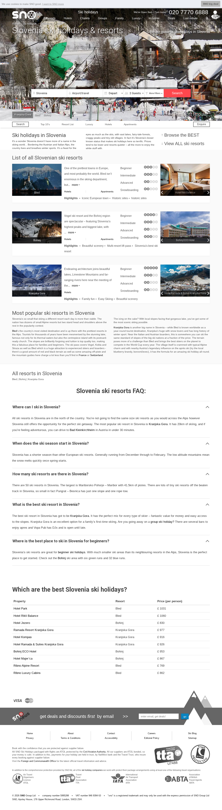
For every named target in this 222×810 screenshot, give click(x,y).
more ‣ (76, 184)
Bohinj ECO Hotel (25, 651)
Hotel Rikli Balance (26, 615)
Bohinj (47, 114)
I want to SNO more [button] (53, 4)
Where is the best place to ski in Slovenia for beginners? (60, 541)
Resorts (51, 18)
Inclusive (154, 18)
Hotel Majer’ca (23, 658)
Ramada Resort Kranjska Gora (33, 630)
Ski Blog (192, 733)
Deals (171, 18)
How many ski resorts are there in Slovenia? (50, 474)
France (83, 355)
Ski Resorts (46, 23)
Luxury (136, 18)
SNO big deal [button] (210, 3)
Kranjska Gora (22, 114)
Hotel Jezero (22, 623)
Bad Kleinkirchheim (82, 430)
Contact (111, 733)
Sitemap (192, 738)
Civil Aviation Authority (94, 751)
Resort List (68, 124)
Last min (190, 18)
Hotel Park (20, 608)
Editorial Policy (151, 738)
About (71, 733)
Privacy (30, 738)
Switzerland (96, 355)
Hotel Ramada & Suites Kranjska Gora (38, 644)
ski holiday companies (92, 770)
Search (20, 124)
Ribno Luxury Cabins (27, 673)
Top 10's (45, 124)
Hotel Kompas (23, 637)
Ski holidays (88, 12)
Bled (37, 114)
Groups (102, 18)
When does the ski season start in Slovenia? (50, 443)
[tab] (111, 407)
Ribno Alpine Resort (26, 665)
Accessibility (111, 738)
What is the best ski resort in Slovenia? (46, 504)
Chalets (85, 18)
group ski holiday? (162, 521)
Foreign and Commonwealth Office (38, 761)
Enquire (201, 124)
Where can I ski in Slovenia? (36, 407)
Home (15, 23)
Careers (152, 733)
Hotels (68, 18)
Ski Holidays (29, 23)
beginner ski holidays (71, 552)
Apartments (130, 124)
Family (119, 18)
